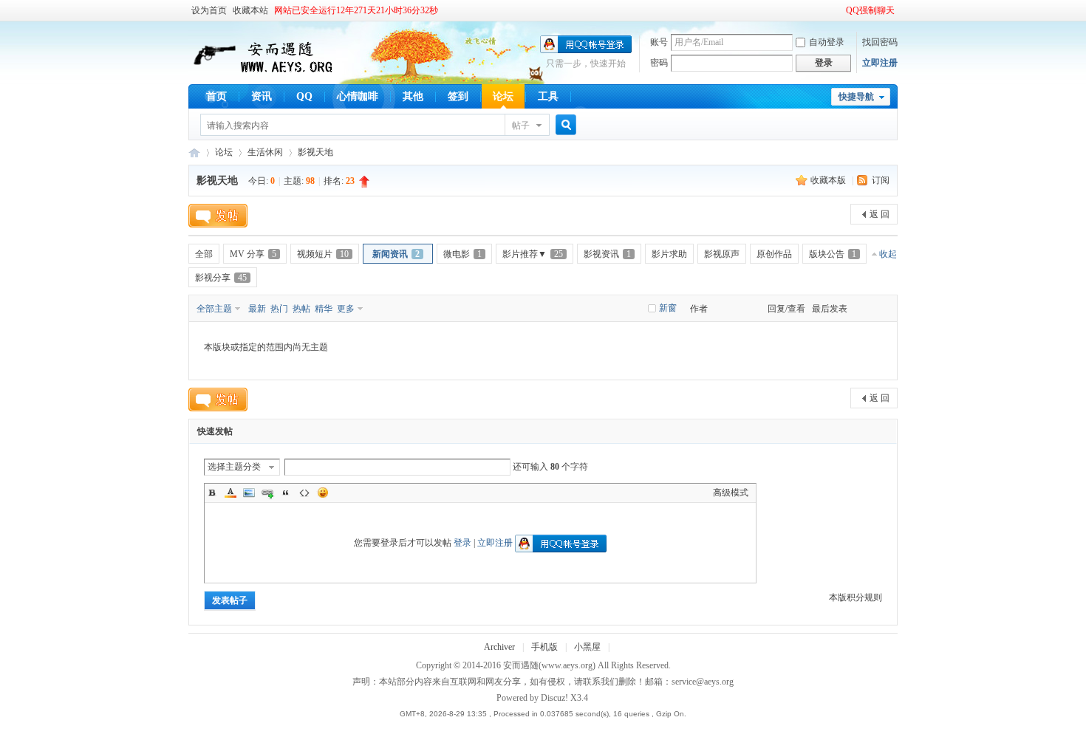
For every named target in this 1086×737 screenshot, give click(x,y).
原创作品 (774, 254)
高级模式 (730, 492)
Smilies (322, 492)
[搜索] (564, 125)
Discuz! (554, 698)
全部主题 (214, 309)
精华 (323, 309)
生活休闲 (265, 152)
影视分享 (221, 277)
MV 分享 (253, 254)
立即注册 (880, 63)
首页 (216, 96)
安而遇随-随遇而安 (194, 152)
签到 (458, 96)
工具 (548, 96)
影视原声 (722, 254)
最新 (257, 309)
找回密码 (880, 42)
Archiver (499, 647)
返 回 (879, 214)
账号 (659, 42)
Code (304, 492)
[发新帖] (217, 215)
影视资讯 (607, 254)
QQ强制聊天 (870, 10)
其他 (413, 96)
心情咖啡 (357, 96)
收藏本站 (250, 10)
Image (249, 492)
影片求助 (669, 254)
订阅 (880, 180)
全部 (204, 254)
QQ (304, 96)
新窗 (668, 308)
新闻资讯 (396, 254)
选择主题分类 (234, 467)
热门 (279, 309)
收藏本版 (829, 180)
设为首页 (209, 10)
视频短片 (323, 254)
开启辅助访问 (839, 10)
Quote (286, 492)
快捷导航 (856, 97)
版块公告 (832, 254)
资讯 (261, 96)
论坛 (503, 96)
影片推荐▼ (532, 254)
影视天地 (315, 152)
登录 (462, 543)
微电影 (462, 254)
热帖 (301, 309)
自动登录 (826, 42)
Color (230, 492)
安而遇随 (521, 665)
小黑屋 (587, 647)
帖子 (521, 125)
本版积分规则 (855, 597)
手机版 (544, 647)
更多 (346, 309)
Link (267, 492)
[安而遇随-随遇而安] (262, 74)
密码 (659, 63)
